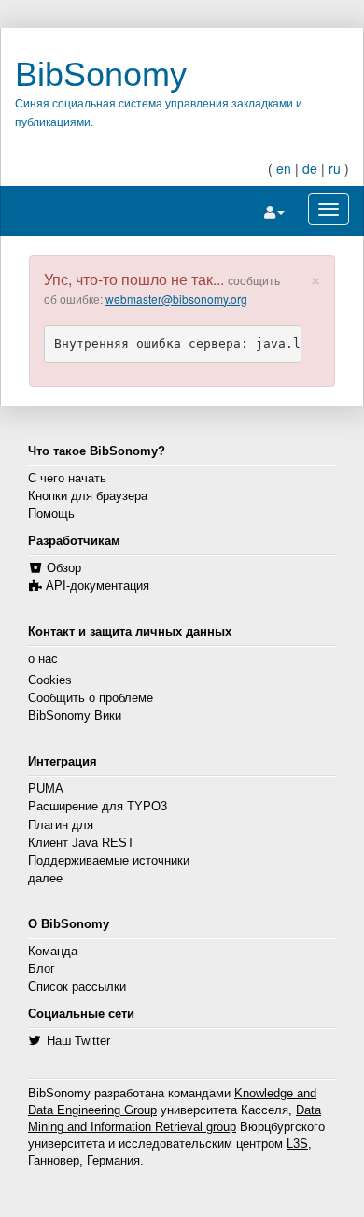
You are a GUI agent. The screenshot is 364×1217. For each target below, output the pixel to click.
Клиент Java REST (81, 843)
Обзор (64, 568)
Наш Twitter (78, 1041)
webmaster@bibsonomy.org (176, 299)
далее (45, 878)
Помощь (51, 514)
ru (335, 168)
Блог (41, 969)
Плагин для (60, 825)
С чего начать (67, 478)
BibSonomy (101, 74)
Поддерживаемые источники (108, 860)
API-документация (97, 586)
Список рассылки (77, 987)
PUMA (45, 788)
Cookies (50, 680)
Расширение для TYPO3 (97, 806)
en (283, 168)
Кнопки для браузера (87, 496)
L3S (297, 1144)
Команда (52, 951)
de (309, 168)
